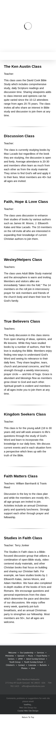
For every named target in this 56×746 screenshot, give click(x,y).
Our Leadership (26, 652)
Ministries (9, 655)
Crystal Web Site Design (28, 710)
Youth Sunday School (33, 662)
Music (30, 655)
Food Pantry (42, 655)
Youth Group (15, 662)
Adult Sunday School (35, 658)
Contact (21, 665)
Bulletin (43, 665)
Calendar (32, 665)
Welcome (12, 652)
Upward (20, 655)
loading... (28, 704)
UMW (20, 658)
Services (40, 652)
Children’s (10, 665)
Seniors (11, 658)
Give (33, 668)
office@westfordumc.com (33, 686)
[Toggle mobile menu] (51, 56)
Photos (24, 668)
